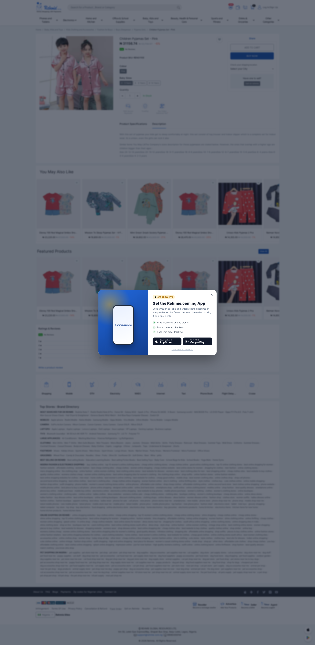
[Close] (212, 294)
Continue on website (182, 349)
